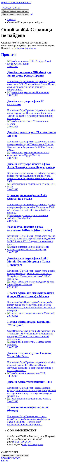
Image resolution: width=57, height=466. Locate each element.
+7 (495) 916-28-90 (10, 8)
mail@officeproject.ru (32, 444)
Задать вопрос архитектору (15, 14)
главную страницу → (25, 48)
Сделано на (7, 459)
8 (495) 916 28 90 (22, 441)
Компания (15, 2)
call (31, 14)
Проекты (5, 2)
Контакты (26, 2)
